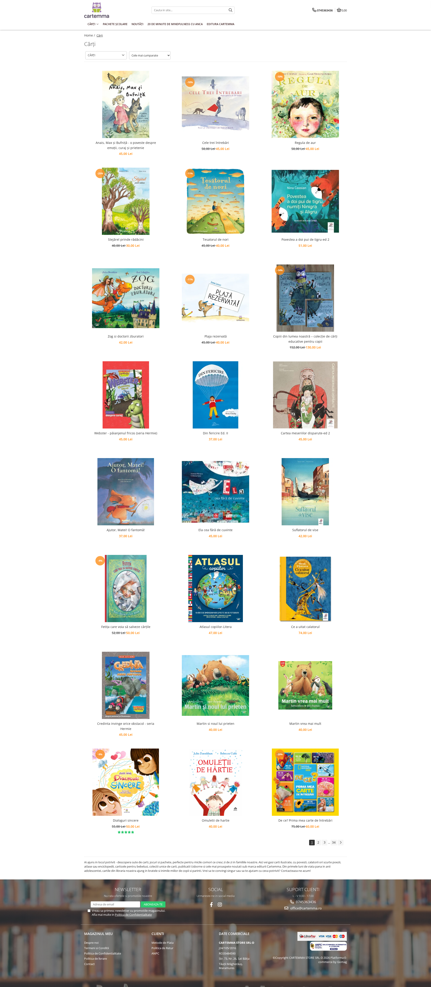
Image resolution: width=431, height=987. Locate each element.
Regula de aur (305, 143)
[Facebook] (211, 905)
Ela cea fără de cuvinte (215, 530)
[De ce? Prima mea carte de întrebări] (305, 782)
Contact (89, 964)
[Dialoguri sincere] (125, 782)
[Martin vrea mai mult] (305, 685)
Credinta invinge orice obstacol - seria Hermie (125, 726)
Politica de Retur (162, 948)
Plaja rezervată (216, 336)
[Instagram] (220, 905)
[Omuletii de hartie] (215, 782)
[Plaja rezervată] (215, 298)
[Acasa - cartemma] (112, 10)
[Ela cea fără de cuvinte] (215, 492)
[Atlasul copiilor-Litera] (215, 588)
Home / (90, 35)
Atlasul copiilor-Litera (216, 627)
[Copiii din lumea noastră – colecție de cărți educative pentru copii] (305, 298)
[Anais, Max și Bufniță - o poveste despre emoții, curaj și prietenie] (125, 104)
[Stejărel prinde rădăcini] (125, 201)
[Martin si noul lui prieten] (215, 685)
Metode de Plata (163, 943)
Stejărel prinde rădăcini (126, 239)
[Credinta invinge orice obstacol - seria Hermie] (125, 685)
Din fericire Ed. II (215, 433)
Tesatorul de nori (216, 239)
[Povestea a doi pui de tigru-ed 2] (305, 201)
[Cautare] (230, 10)
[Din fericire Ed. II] (215, 395)
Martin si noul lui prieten (215, 723)
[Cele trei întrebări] (215, 104)
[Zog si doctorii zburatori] (125, 298)
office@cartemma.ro (305, 908)
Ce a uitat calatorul (305, 627)
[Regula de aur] (305, 104)
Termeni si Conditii (96, 948)
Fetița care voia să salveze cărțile (125, 627)
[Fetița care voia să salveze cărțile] (125, 588)
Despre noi (91, 943)
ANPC (155, 953)
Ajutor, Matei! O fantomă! (126, 530)
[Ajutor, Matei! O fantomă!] (125, 491)
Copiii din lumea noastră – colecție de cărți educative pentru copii (305, 338)
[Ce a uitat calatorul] (305, 588)
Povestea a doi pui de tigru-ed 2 (305, 239)
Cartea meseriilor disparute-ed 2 (305, 433)
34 (334, 842)
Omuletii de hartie (215, 820)
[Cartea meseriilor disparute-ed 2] (305, 395)
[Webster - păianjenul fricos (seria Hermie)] (125, 395)
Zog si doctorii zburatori (126, 336)
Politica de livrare (95, 959)
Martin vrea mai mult (305, 723)
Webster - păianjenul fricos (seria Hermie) (125, 433)
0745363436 (305, 902)
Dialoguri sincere (126, 820)
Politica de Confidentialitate (133, 915)
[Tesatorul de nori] (215, 201)
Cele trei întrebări (215, 143)
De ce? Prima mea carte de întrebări (305, 820)
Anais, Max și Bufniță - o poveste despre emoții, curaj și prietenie (126, 145)
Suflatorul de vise (305, 530)
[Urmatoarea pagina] (340, 842)
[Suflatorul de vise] (305, 491)
